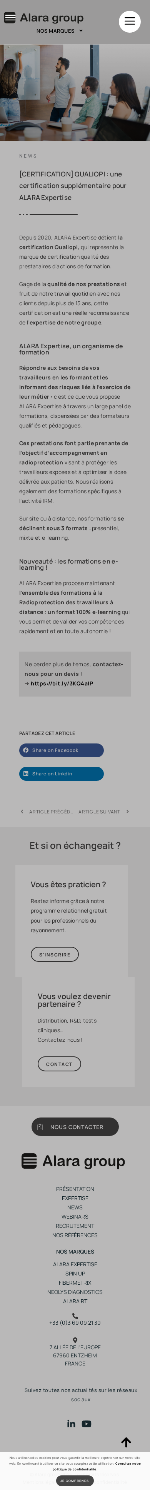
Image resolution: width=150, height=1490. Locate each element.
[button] (130, 22)
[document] (75, 745)
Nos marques (56, 30)
